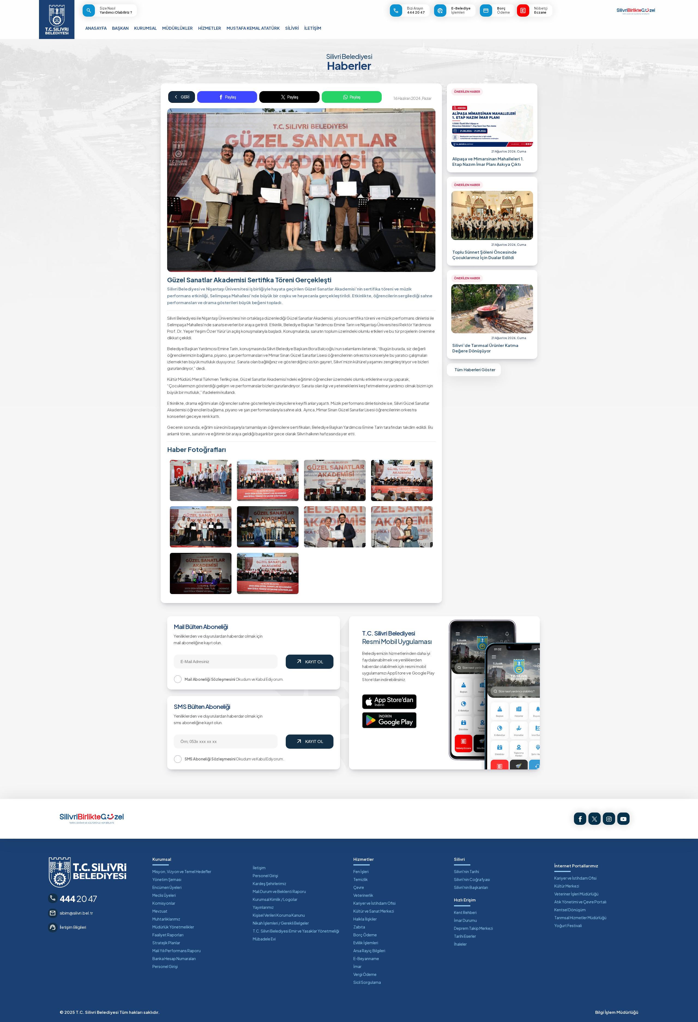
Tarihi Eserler (465, 936)
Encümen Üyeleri (167, 887)
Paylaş (230, 96)
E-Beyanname (366, 958)
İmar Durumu (465, 920)
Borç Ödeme (365, 934)
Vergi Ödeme (365, 974)
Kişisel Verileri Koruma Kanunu (279, 915)
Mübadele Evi (264, 938)
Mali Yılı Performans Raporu (176, 950)
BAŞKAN (120, 28)
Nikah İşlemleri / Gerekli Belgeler (281, 923)
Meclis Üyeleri (164, 895)
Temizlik (360, 879)
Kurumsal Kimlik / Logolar (275, 899)
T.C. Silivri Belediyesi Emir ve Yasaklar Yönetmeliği (296, 930)
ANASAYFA (96, 28)
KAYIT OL (309, 662)
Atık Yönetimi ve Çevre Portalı (580, 901)
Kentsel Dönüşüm (570, 909)
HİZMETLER (209, 28)
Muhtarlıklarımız (166, 918)
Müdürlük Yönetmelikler (173, 926)
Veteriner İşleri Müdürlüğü (576, 893)
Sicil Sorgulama (367, 982)
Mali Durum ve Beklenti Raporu (279, 891)
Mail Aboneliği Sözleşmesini (210, 679)
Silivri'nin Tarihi (466, 871)
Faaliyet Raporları (167, 934)
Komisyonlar (163, 903)
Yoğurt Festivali (568, 925)
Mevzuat (159, 911)
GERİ (181, 97)
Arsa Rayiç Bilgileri (369, 950)
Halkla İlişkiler (365, 918)
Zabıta (359, 926)
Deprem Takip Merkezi (473, 928)
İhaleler (460, 944)
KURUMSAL (145, 28)
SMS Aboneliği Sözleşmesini (210, 758)
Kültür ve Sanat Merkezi (373, 911)
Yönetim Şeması (166, 879)
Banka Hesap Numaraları (174, 958)
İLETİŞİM (312, 28)
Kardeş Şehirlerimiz (269, 883)
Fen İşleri (361, 871)
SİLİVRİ (292, 28)
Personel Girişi (165, 966)
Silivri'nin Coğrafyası (472, 879)
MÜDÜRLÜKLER (177, 28)
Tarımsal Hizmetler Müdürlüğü (580, 917)
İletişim (259, 867)
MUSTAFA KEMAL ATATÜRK (253, 28)
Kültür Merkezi (566, 885)
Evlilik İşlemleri (365, 942)
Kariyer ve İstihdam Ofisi (374, 903)
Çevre (358, 887)
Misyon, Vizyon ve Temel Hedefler (181, 871)
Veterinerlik (363, 895)
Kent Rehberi (465, 912)
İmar (357, 966)
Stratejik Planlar (166, 942)
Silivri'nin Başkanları (471, 887)
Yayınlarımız (263, 907)
